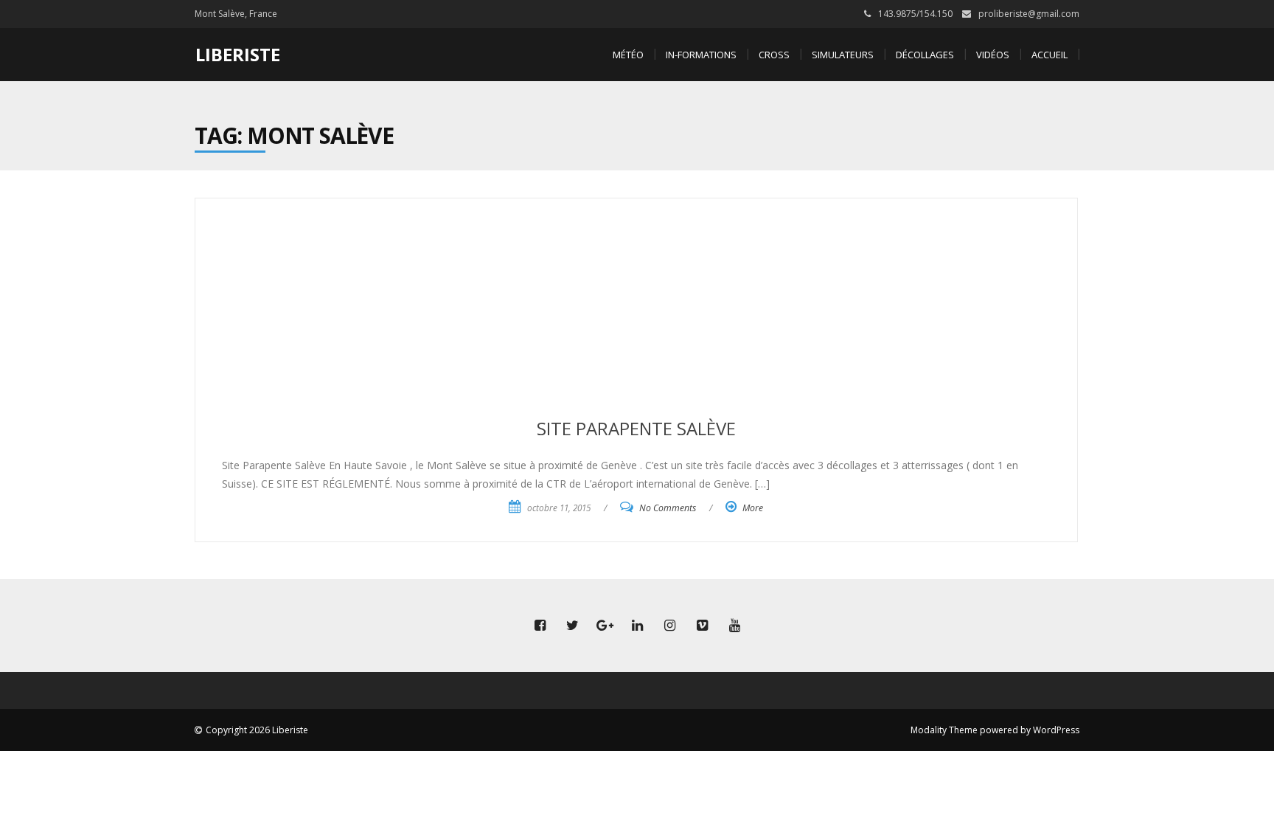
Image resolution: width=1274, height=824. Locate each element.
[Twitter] (572, 625)
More (752, 508)
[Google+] (604, 625)
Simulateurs (843, 54)
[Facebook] (539, 625)
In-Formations (701, 54)
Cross (774, 54)
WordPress (1056, 730)
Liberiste (237, 54)
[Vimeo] (702, 625)
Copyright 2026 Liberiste (257, 730)
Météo (628, 54)
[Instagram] (669, 625)
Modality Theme (944, 730)
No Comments (667, 508)
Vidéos (992, 54)
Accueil (1049, 54)
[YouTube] (734, 625)
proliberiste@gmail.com (1028, 13)
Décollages (925, 54)
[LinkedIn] (637, 625)
